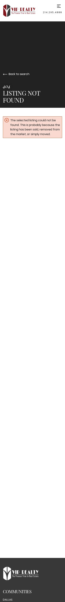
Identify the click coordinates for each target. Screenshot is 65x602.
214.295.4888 (52, 12)
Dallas (8, 599)
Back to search (19, 74)
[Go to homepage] (23, 10)
